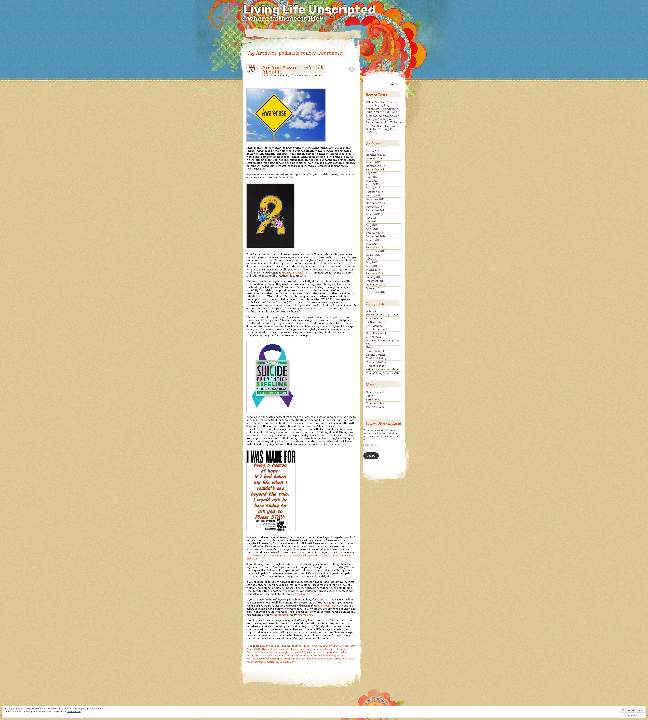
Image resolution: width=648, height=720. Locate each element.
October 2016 (374, 206)
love (263, 652)
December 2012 (375, 280)
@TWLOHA (305, 614)
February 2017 (374, 191)
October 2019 (374, 158)
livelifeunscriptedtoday (311, 75)
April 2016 (372, 229)
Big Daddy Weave (376, 322)
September (263, 658)
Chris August (374, 325)
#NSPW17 (335, 646)
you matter (268, 662)
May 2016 (371, 225)
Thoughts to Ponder (270, 646)
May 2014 (371, 243)
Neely (369, 347)
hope (321, 649)
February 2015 (374, 232)
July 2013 (371, 258)
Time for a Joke (375, 365)
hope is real (331, 649)
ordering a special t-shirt (296, 272)
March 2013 (373, 269)
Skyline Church (375, 354)
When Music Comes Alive (382, 369)
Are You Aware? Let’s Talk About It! (292, 70)
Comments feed (375, 403)
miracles (272, 652)
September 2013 (375, 251)
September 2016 (375, 210)
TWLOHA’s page (311, 594)
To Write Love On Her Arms (324, 658)
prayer (309, 655)
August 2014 (373, 240)
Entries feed (373, 399)
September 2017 (375, 169)
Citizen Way (373, 336)
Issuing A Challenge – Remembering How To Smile (383, 121)
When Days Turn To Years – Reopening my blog (382, 104)
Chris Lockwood (376, 333)
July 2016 (371, 217)
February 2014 (374, 247)
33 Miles (371, 310)
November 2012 (375, 284)
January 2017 (373, 195)
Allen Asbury (374, 318)
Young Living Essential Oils (382, 373)
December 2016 (375, 199)
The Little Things (376, 358)
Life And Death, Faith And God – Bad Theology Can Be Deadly (381, 129)
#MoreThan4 (320, 646)
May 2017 (371, 180)
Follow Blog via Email (383, 423)
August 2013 (373, 254)
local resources (281, 614)
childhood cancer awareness (302, 649)
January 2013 (373, 277)
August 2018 (373, 162)
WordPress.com (376, 407)
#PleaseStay (349, 646)
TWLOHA (347, 658)
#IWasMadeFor (304, 646)
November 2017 (375, 165)
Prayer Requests (375, 351)
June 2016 (371, 221)
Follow (371, 455)
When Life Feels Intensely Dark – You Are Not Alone (382, 110)
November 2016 (375, 203)
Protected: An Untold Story (382, 115)
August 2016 (373, 214)
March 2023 (373, 151)
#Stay (249, 649)
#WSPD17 (259, 649)
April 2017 (372, 184)
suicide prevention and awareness (289, 658)
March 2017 (373, 188)
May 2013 (371, 262)
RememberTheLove (324, 655)
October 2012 (374, 288)
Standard (351, 68)
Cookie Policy (74, 711)
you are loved (253, 662)
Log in (369, 395)
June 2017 (371, 177)
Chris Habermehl (376, 329)
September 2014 (375, 236)
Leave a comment (285, 662)
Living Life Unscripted (309, 9)
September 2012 (375, 292)
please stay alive (295, 655)
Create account (375, 392)
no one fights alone (328, 652)
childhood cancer (275, 649)
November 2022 (375, 154)
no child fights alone (305, 652)
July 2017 (371, 173)
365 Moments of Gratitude (382, 314)
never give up (285, 652)
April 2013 (372, 266)
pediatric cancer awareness (269, 655)
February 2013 (374, 273)
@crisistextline (324, 605)
